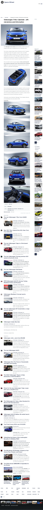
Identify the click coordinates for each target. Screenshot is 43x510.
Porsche (33, 488)
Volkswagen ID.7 (21, 404)
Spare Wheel (9, 2)
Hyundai (12, 491)
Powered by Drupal (14, 505)
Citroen (23, 494)
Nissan (39, 488)
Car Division (37, 146)
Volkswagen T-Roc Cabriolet (12, 208)
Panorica (36, 149)
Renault (18, 491)
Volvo (12, 494)
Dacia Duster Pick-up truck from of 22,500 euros (38, 121)
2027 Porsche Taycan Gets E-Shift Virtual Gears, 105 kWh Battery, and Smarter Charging (38, 229)
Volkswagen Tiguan (21, 378)
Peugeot (2, 494)
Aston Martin (34, 494)
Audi (28, 488)
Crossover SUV (16, 426)
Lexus (17, 494)
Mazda (39, 491)
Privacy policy (7, 505)
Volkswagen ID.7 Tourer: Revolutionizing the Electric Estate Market (8, 482)
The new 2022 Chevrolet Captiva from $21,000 (38, 138)
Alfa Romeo (29, 491)
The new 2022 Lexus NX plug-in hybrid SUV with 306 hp (38, 94)
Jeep (22, 491)
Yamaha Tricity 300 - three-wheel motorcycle (38, 85)
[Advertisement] (21, 10)
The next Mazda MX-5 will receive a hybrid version (38, 112)
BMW (7, 488)
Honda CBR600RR (20, 467)
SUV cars (10, 204)
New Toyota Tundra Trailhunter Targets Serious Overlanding (38, 199)
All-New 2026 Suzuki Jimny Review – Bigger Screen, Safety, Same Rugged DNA (38, 57)
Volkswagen (6, 17)
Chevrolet (34, 491)
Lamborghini (29, 494)
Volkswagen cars (20, 208)
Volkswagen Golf (21, 284)
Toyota (2, 488)
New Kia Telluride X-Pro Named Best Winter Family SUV (38, 208)
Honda (14, 467)
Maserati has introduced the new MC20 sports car (38, 103)
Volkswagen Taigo (21, 391)
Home (1, 17)
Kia (6, 491)
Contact (2, 505)
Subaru (7, 494)
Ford (12, 488)
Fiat (38, 494)
